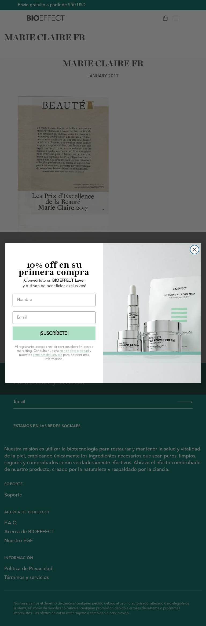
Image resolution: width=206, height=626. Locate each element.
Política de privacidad (74, 350)
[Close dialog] (194, 249)
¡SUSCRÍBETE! (54, 333)
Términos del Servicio (47, 354)
